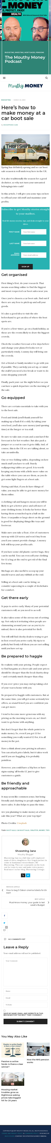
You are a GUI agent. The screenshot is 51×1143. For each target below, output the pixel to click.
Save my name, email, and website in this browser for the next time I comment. (23, 1014)
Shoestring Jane (10, 125)
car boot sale (22, 830)
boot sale (11, 830)
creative (34, 830)
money (42, 830)
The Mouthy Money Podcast (25, 59)
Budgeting (9, 52)
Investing (19, 52)
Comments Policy (32, 1133)
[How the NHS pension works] (38, 1049)
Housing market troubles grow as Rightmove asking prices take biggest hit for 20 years (11, 1095)
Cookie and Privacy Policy (12, 1133)
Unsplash (22, 823)
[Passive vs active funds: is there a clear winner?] (12, 1050)
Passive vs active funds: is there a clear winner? (12, 1064)
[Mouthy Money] (25, 86)
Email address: (15, 254)
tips (48, 830)
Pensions (40, 52)
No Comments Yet (16, 939)
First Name (14, 232)
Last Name (15, 243)
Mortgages (29, 52)
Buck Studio (9, 1136)
